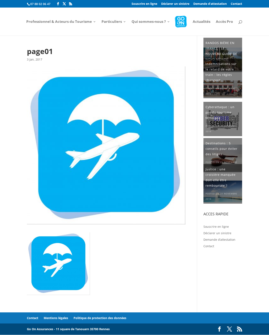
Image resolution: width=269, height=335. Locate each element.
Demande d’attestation (210, 4)
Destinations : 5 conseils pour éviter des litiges (221, 148)
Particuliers (112, 22)
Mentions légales (56, 318)
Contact (236, 4)
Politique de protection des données (100, 318)
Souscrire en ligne (144, 4)
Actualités (201, 22)
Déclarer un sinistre (175, 4)
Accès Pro (224, 22)
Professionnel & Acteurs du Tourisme (59, 22)
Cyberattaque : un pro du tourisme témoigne (220, 112)
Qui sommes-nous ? (149, 22)
